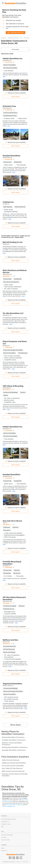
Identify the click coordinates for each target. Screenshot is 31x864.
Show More (15, 725)
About (2, 848)
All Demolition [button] (15, 49)
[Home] (15, 3)
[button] (10, 857)
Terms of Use (25, 861)
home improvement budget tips (14, 804)
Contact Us (4, 850)
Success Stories (5, 839)
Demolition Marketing (7, 835)
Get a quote (15, 96)
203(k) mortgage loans (8, 806)
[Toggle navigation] (3, 3)
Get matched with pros (15, 32)
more (4, 76)
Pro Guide (4, 837)
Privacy (18, 861)
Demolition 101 (5, 821)
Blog (2, 826)
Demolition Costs (5, 824)
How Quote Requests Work (8, 819)
